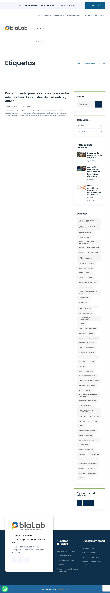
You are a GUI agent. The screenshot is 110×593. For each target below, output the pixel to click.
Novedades (89, 131)
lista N (81, 426)
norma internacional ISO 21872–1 (88, 292)
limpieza (82, 416)
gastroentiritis (85, 308)
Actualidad (27, 106)
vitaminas (91, 468)
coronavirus (93, 338)
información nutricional (88, 459)
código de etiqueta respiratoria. (86, 411)
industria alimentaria (87, 343)
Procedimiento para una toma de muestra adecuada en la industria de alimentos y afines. (37, 97)
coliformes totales (86, 263)
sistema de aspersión (87, 430)
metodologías (84, 298)
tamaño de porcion (86, 449)
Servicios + (59, 15)
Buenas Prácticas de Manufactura (86, 221)
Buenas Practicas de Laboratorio (86, 242)
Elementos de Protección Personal (88, 395)
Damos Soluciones (64, 589)
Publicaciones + (74, 15)
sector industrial (86, 371)
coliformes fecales (86, 268)
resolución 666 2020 (86, 361)
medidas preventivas (86, 352)
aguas (91, 333)
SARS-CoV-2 (90, 347)
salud (81, 252)
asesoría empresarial (87, 385)
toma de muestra (85, 313)
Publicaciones (89, 63)
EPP (80, 390)
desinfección (94, 416)
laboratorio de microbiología (84, 318)
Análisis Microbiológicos (66, 551)
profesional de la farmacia (89, 248)
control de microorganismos (85, 258)
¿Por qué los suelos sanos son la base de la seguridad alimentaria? (93, 171)
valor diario (94, 454)
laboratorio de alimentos (88, 440)
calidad (81, 277)
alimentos (83, 302)
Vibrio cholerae (85, 287)
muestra (82, 324)
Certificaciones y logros (94, 15)
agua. (91, 277)
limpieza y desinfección (87, 357)
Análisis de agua (85, 232)
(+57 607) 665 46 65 (32, 6)
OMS (80, 347)
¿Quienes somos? (89, 548)
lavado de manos (85, 405)
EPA (96, 421)
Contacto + (39, 28)
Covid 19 (89, 390)
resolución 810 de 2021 (87, 473)
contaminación (84, 273)
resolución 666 (84, 421)
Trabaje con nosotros (90, 557)
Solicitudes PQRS (88, 553)
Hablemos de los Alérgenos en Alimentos (94, 155)
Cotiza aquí (95, 5)
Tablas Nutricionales (64, 556)
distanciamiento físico (87, 401)
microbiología (93, 252)
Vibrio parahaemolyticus (88, 282)
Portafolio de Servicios (65, 560)
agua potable (84, 237)
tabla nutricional (85, 435)
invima (81, 478)
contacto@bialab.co (68, 6)
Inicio (80, 63)
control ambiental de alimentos (87, 227)
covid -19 (82, 366)
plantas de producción (87, 376)
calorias (82, 454)
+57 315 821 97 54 (47, 6)
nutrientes (83, 445)
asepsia (82, 333)
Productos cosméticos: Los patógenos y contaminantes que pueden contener (94, 191)
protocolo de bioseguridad (89, 380)
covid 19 (82, 338)
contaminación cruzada (87, 328)
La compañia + (44, 15)
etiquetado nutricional (88, 463)
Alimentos (60, 565)
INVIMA (81, 468)
